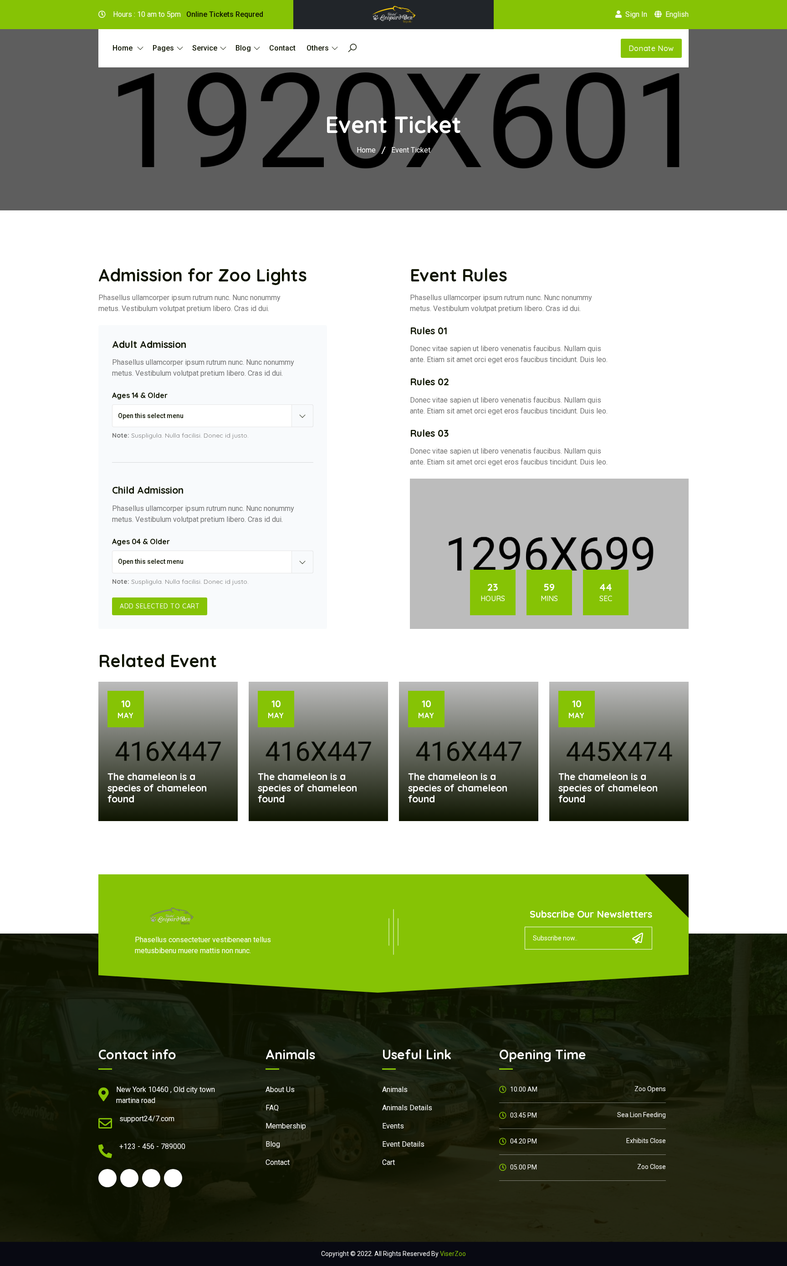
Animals (395, 1089)
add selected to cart (159, 606)
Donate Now (651, 48)
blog (243, 48)
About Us (280, 1089)
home (123, 48)
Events (393, 1126)
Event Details (403, 1144)
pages (163, 48)
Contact (282, 48)
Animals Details (407, 1107)
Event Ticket (410, 150)
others (318, 48)
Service (204, 48)
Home (366, 150)
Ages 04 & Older (141, 541)
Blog (273, 1144)
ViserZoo (453, 1253)
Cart (388, 1162)
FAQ (272, 1107)
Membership (286, 1126)
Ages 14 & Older (140, 395)
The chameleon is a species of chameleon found (157, 788)
